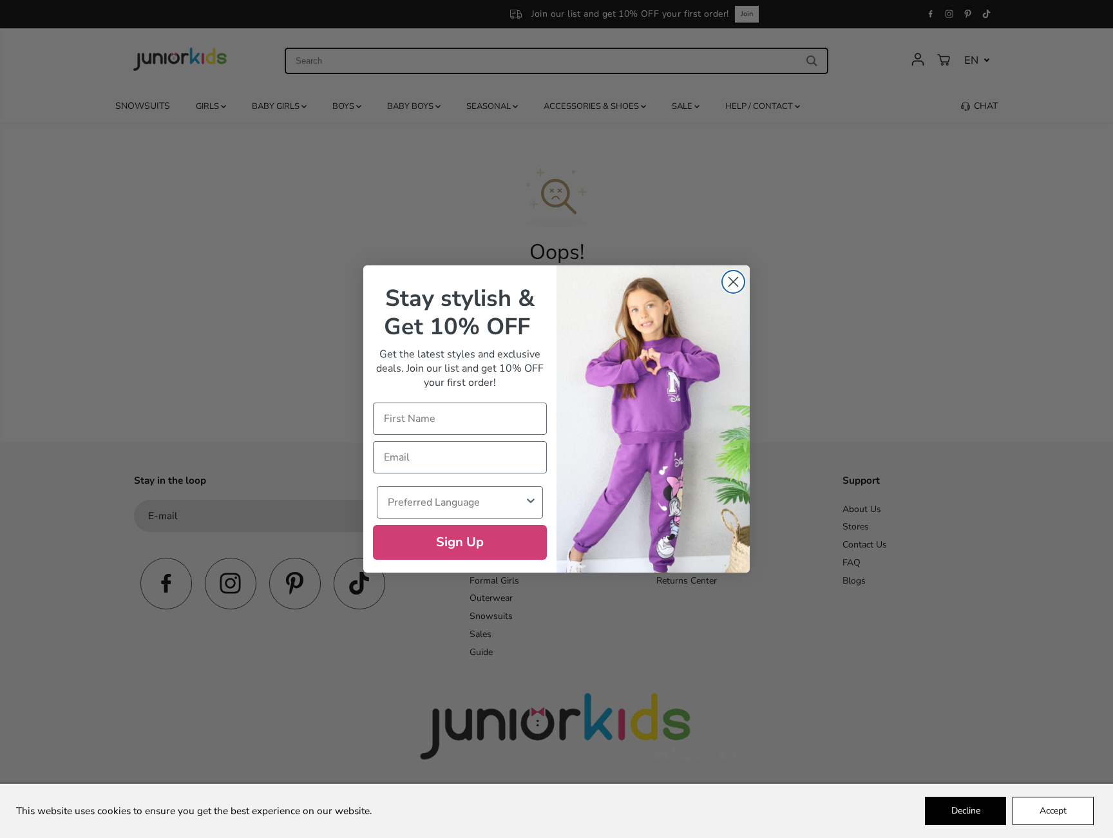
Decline (965, 811)
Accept (1053, 811)
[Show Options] (530, 502)
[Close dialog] (733, 282)
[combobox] (456, 502)
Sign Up (460, 542)
